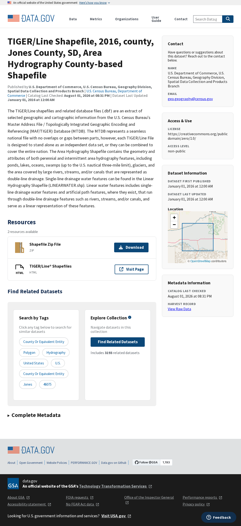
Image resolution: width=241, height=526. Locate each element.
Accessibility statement (27, 504)
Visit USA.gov (113, 515)
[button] (174, 217)
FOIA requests (77, 497)
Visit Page (135, 269)
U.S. (58, 363)
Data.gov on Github (113, 463)
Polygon (29, 352)
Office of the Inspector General (149, 497)
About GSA (16, 497)
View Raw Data (179, 308)
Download (135, 247)
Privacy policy (194, 504)
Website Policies (57, 463)
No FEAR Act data (80, 504)
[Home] (31, 18)
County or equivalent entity (43, 341)
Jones (27, 384)
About (11, 463)
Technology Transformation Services (113, 486)
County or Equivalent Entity (43, 373)
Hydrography (55, 352)
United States (33, 363)
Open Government (31, 463)
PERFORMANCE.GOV (84, 463)
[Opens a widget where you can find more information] (218, 518)
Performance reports (200, 497)
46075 (47, 384)
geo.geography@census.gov (190, 98)
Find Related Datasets (118, 341)
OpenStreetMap (200, 261)
